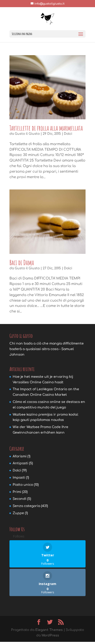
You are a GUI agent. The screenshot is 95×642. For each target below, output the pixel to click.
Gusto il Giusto (27, 133)
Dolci (68, 133)
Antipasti (20, 463)
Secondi (19, 499)
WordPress (50, 635)
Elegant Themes (49, 630)
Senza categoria (26, 506)
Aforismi (20, 456)
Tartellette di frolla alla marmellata (46, 128)
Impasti (19, 477)
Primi (17, 492)
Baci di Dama (21, 262)
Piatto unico (23, 484)
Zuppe (18, 513)
